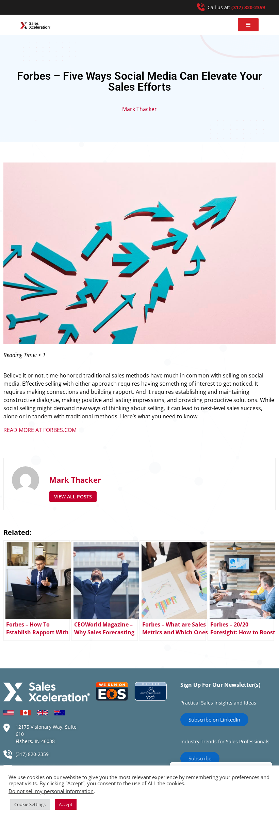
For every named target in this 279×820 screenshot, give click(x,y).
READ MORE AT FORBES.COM (40, 430)
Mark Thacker (139, 109)
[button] (248, 24)
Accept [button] (65, 804)
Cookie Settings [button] (30, 804)
